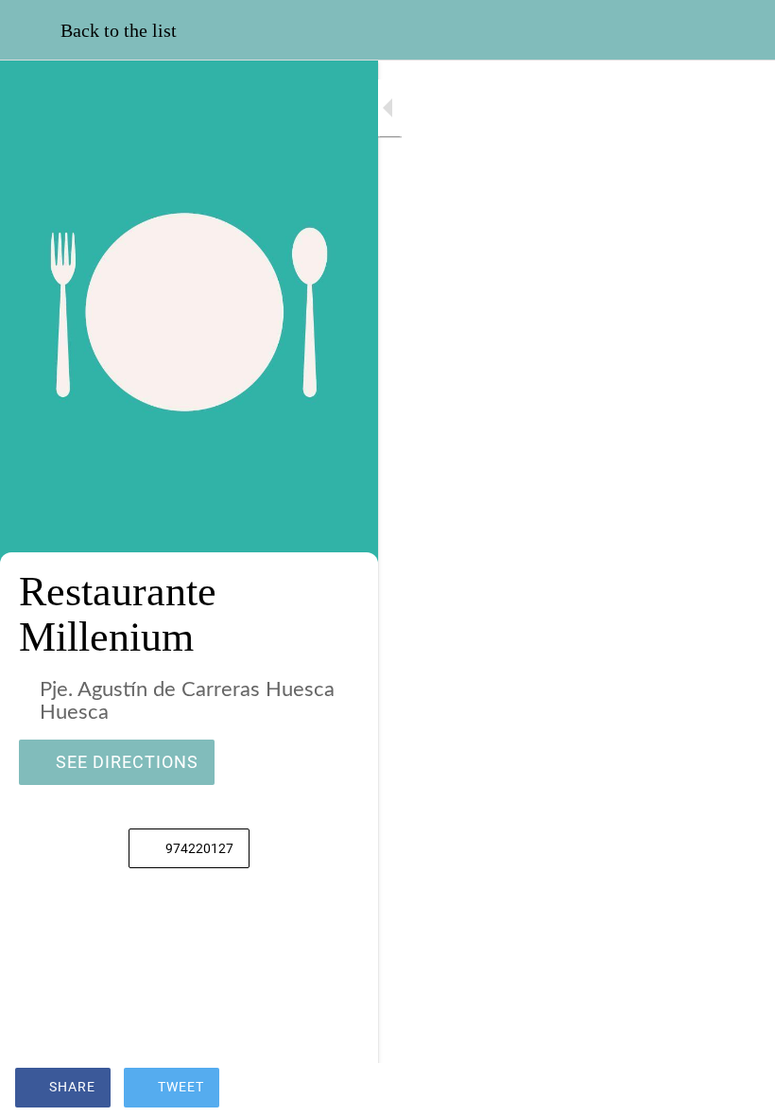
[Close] (30, 30)
